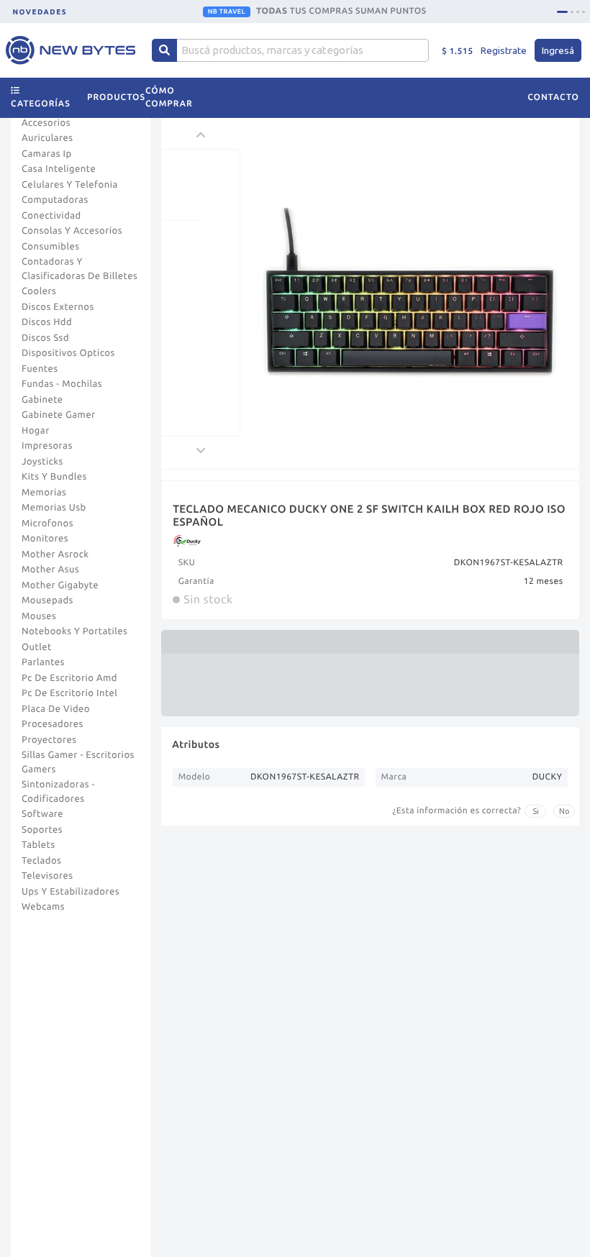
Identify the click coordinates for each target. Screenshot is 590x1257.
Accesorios (46, 123)
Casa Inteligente (59, 169)
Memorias (44, 493)
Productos (116, 97)
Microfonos (47, 523)
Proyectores (49, 740)
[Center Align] (164, 50)
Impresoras (47, 446)
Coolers (39, 291)
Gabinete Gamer (59, 415)
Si (535, 811)
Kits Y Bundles (54, 477)
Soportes (42, 830)
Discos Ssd (45, 338)
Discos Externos (58, 307)
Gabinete (42, 400)
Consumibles (51, 247)
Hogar (36, 431)
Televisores (47, 876)
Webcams (43, 907)
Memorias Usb (54, 508)
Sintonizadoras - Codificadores (58, 792)
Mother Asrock (55, 554)
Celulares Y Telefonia (70, 185)
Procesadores (52, 724)
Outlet (37, 647)
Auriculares (47, 138)
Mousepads (47, 600)
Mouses (39, 616)
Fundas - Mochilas (62, 384)
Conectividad (51, 216)
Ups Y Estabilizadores (70, 892)
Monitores (45, 539)
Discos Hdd (47, 322)
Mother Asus (50, 569)
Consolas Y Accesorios (72, 231)
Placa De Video (56, 709)
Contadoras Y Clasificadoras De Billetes (79, 269)
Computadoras (55, 200)
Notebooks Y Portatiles (74, 631)
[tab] (562, 12)
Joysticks (42, 462)
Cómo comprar (169, 97)
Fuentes (40, 369)
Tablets (38, 845)
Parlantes (43, 662)
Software (42, 814)
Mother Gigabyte (60, 585)
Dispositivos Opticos (68, 353)
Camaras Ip (47, 154)
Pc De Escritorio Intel (69, 693)
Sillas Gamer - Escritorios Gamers (78, 762)
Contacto (553, 97)
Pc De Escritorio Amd (69, 678)
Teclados (41, 861)
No (564, 811)
